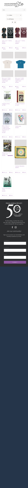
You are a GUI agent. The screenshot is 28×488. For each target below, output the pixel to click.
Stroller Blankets (19, 166)
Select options (4, 48)
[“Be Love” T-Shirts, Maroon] (21, 33)
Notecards (18, 126)
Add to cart (5, 110)
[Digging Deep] (7, 96)
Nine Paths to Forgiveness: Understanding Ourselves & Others (6, 128)
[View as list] (15, 22)
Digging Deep (6, 103)
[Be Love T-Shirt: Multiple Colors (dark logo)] (7, 64)
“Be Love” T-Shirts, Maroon (20, 41)
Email (5, 254)
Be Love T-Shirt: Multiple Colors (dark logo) (6, 80)
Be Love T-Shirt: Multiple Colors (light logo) (19, 80)
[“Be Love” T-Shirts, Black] (7, 33)
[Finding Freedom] (21, 96)
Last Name (6, 247)
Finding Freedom (20, 103)
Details (11, 47)
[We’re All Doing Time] (7, 181)
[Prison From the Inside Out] (7, 146)
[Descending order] (20, 15)
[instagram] (16, 227)
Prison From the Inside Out (6, 153)
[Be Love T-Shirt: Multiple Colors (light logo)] (21, 64)
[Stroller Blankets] (21, 152)
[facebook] (12, 227)
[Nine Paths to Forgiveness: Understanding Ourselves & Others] (7, 119)
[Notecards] (21, 119)
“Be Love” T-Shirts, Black (7, 41)
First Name (7, 240)
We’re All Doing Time (6, 189)
